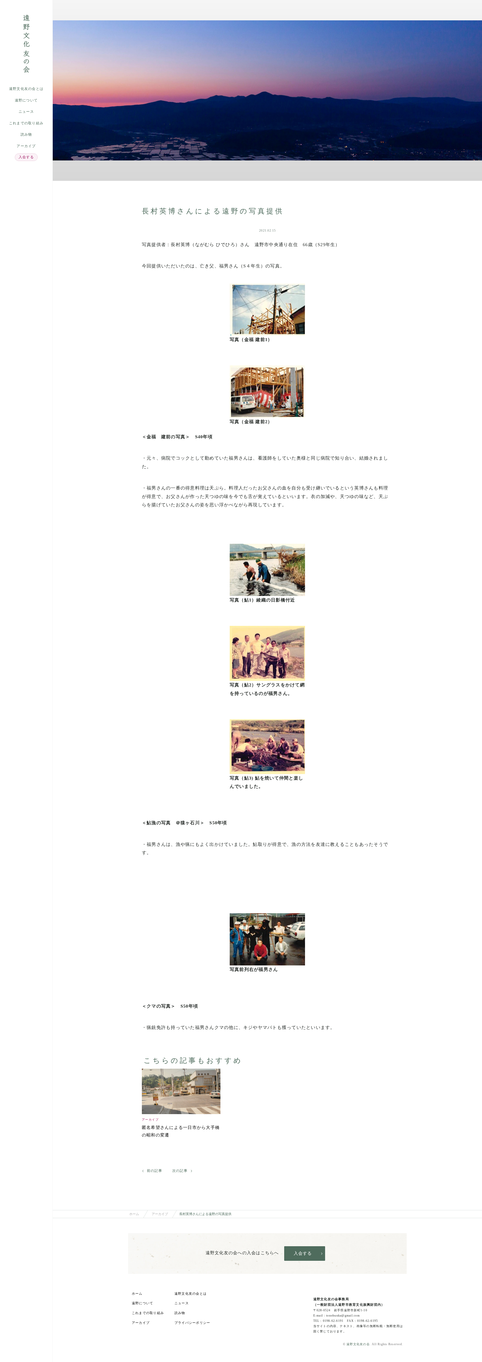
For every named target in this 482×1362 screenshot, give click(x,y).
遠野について (26, 100)
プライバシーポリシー (192, 1323)
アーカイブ (26, 146)
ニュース (26, 112)
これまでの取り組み (26, 123)
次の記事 (180, 1171)
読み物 (26, 134)
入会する (26, 157)
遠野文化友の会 (358, 1344)
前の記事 (154, 1171)
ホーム (134, 1214)
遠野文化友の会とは (26, 89)
